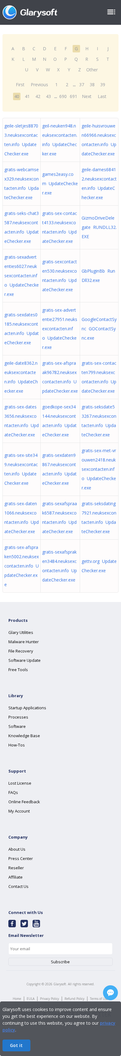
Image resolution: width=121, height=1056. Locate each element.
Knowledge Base (24, 735)
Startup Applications (27, 708)
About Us (16, 849)
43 (48, 96)
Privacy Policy (49, 998)
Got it (16, 1045)
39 (102, 84)
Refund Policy (74, 998)
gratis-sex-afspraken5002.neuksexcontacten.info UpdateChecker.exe (21, 565)
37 (81, 84)
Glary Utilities (20, 632)
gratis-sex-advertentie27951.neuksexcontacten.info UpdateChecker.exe (59, 328)
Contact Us (18, 886)
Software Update (24, 660)
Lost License (19, 783)
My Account (19, 811)
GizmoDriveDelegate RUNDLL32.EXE (99, 227)
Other (92, 70)
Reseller (16, 868)
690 (63, 96)
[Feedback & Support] (110, 992)
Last (102, 96)
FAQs (13, 792)
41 (27, 96)
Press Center (20, 858)
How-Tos (16, 745)
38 (92, 84)
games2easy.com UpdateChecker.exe (60, 183)
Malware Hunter (23, 641)
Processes (18, 717)
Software (17, 726)
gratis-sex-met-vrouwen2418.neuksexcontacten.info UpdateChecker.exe (99, 469)
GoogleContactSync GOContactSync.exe (99, 328)
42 (37, 96)
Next (87, 96)
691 (73, 96)
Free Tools (18, 669)
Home (17, 998)
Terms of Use (99, 998)
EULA (30, 998)
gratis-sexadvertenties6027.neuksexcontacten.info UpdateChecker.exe (21, 275)
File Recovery (20, 651)
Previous (39, 84)
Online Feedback (24, 801)
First (20, 84)
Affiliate (15, 877)
